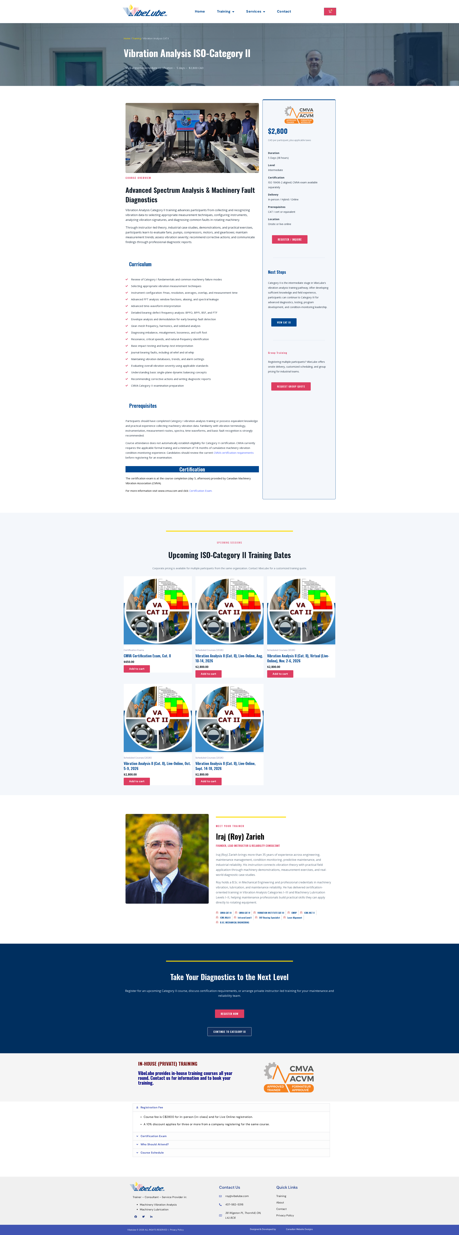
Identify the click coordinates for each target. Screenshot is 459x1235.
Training (224, 11)
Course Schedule (152, 1152)
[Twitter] (144, 1217)
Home (200, 11)
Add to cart (137, 669)
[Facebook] (136, 1217)
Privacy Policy (177, 1229)
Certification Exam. (200, 490)
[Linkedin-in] (151, 1217)
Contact (284, 11)
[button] (231, 1107)
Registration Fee (152, 1107)
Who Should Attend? (155, 1144)
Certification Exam (154, 1136)
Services (253, 11)
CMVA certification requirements (234, 452)
